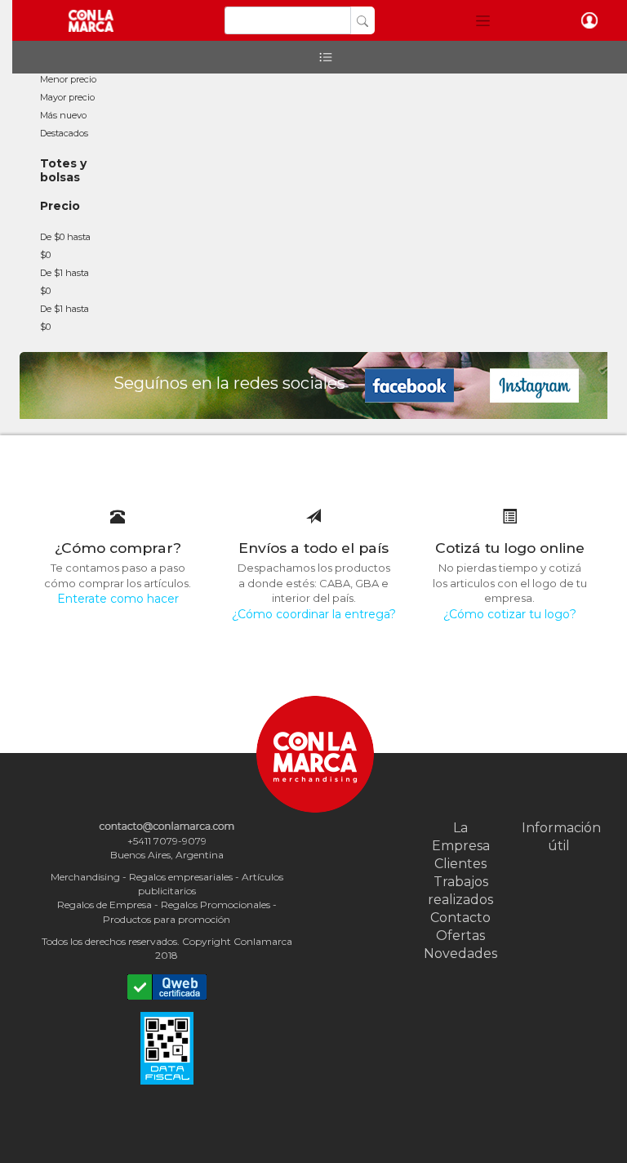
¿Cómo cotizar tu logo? (509, 614)
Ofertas (460, 935)
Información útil (558, 836)
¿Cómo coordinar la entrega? (314, 614)
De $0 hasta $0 (65, 246)
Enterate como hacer (118, 598)
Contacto (460, 917)
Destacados (64, 133)
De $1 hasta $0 (64, 281)
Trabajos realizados (460, 890)
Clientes (460, 863)
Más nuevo (63, 115)
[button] (483, 20)
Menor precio (68, 79)
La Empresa (461, 836)
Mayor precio (67, 97)
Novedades (460, 953)
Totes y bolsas (63, 170)
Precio (60, 205)
